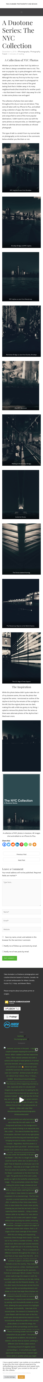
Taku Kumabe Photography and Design (21, 4)
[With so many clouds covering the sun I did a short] (21, 1206)
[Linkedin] (17, 844)
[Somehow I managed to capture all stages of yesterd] (21, 1241)
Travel (4, 54)
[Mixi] (30, 844)
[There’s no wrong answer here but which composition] (21, 1347)
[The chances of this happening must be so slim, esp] (21, 1099)
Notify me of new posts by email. (16, 951)
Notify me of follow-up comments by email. (20, 946)
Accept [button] (21, 1377)
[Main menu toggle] (21, 12)
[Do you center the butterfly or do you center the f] (21, 1170)
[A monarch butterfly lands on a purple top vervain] (21, 1312)
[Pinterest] (21, 844)
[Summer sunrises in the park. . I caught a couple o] (21, 1064)
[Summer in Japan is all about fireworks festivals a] (21, 1276)
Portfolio (20, 1036)
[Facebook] (4, 844)
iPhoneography (23, 51)
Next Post (21, 860)
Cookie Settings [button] (10, 1377)
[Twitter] (9, 844)
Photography (35, 51)
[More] (34, 844)
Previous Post (21, 854)
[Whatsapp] (26, 844)
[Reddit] (13, 844)
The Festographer (20, 1039)
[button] (20, 167)
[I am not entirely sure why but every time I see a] (21, 1135)
